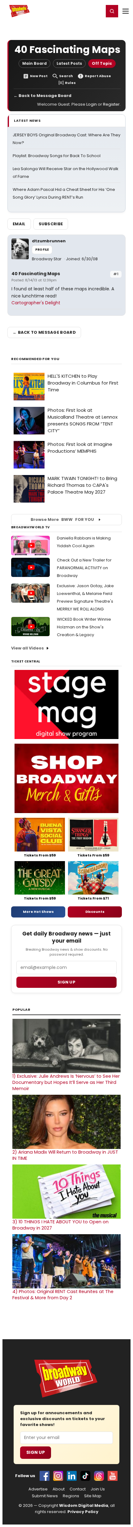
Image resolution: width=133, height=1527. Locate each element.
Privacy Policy (82, 1512)
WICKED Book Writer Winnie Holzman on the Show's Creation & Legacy (84, 627)
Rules (70, 83)
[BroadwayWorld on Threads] (99, 1475)
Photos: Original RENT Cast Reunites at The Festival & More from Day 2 (63, 1294)
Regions (71, 1496)
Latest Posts (69, 63)
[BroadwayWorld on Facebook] (44, 1475)
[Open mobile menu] (125, 11)
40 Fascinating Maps (35, 274)
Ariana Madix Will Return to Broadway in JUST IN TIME (65, 1155)
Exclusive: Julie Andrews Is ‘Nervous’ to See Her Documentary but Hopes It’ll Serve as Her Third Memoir (66, 1082)
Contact (78, 1489)
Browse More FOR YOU (62, 519)
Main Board (34, 63)
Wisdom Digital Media (83, 1505)
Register (78, 10)
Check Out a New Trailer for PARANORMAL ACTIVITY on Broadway (84, 568)
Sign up (66, 982)
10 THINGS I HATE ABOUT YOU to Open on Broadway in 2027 (60, 1225)
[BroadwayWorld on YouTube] (112, 1475)
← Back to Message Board (42, 96)
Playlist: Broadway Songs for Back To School (57, 156)
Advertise (38, 1489)
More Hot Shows (38, 911)
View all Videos (27, 648)
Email (19, 224)
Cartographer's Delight (35, 303)
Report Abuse (98, 76)
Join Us (98, 1489)
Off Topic (102, 63)
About (59, 1489)
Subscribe (51, 224)
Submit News (45, 1496)
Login (96, 10)
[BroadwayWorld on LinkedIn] (71, 1475)
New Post (39, 76)
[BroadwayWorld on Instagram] (58, 1475)
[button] (112, 11)
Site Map (92, 1496)
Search (66, 76)
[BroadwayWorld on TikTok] (85, 1475)
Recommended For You (35, 359)
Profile (42, 249)
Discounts (95, 911)
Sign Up (35, 1452)
